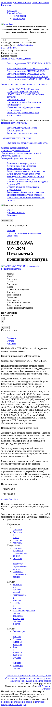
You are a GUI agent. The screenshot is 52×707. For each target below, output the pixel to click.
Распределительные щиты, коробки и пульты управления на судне (25, 177)
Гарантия (36, 2)
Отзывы (45, 2)
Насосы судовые (15, 130)
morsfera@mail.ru (9, 499)
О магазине (6, 2)
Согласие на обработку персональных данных (20, 563)
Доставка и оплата (22, 2)
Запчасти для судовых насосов (22, 127)
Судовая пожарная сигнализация (23, 187)
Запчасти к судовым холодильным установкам (24, 84)
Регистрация (19, 18)
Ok (25, 704)
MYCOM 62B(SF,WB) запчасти (23, 91)
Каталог (9, 55)
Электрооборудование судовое (16, 158)
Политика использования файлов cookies (30, 681)
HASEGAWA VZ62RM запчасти (23, 89)
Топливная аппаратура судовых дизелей (21, 153)
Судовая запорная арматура (14, 148)
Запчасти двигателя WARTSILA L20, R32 (27, 76)
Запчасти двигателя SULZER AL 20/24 (26, 71)
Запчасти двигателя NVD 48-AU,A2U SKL (28, 68)
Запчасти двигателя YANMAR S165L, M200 (29, 79)
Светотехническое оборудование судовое (27, 181)
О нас (10, 210)
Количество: (7, 315)
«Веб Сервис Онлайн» (44, 687)
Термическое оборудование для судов (25, 192)
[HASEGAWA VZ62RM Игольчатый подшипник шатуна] (26, 269)
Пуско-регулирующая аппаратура (23, 174)
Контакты (6, 5)
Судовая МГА (13, 184)
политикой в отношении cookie (16, 702)
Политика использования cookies (20, 574)
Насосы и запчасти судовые (14, 123)
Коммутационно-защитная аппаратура (26, 171)
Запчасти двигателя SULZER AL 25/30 (26, 74)
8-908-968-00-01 (26, 45)
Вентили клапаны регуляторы (22, 163)
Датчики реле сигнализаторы (21, 166)
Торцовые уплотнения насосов (22, 133)
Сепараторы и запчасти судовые (17, 138)
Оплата (10, 341)
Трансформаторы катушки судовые (24, 195)
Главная (11, 230)
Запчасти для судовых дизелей (16, 58)
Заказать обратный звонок (14, 50)
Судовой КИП (14, 189)
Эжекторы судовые (10, 155)
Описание (12, 338)
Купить (5, 327)
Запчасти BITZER (16, 99)
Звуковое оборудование (18, 168)
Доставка (11, 343)
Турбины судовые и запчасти (15, 150)
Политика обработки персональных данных (20, 552)
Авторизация (19, 16)
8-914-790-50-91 (9, 48)
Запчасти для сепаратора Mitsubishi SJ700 (27, 143)
